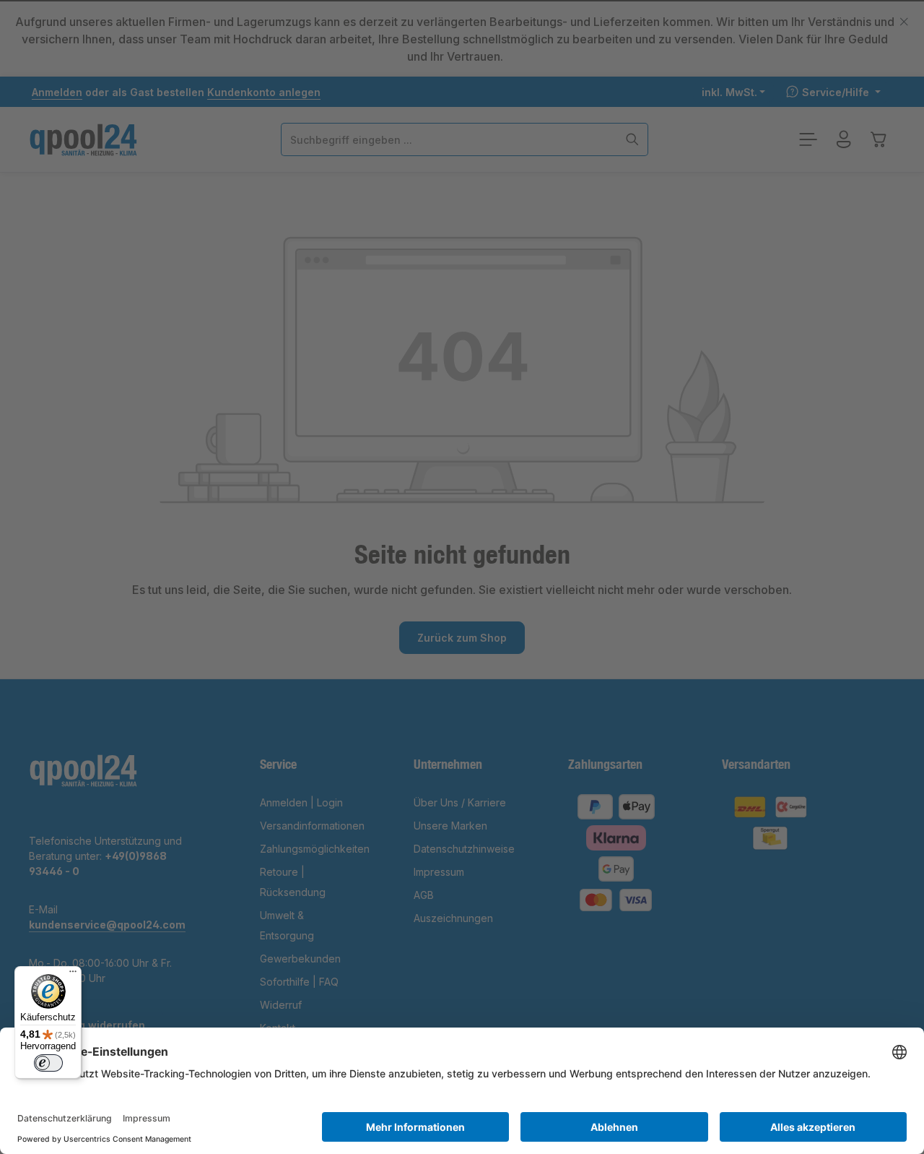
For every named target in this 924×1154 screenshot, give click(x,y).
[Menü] (73, 974)
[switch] (48, 1063)
